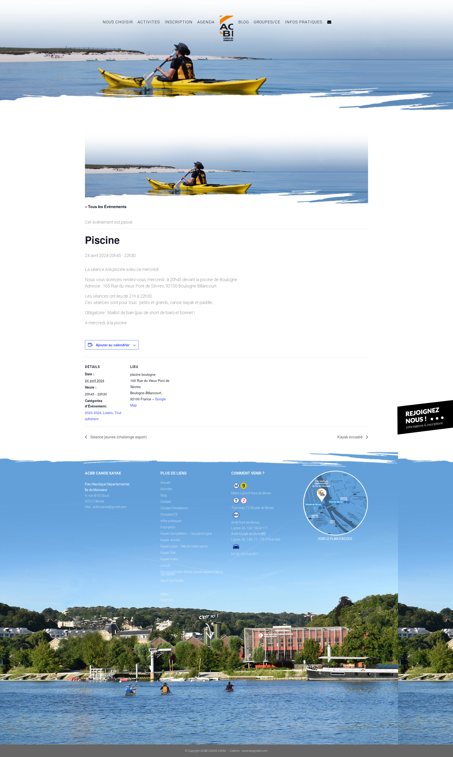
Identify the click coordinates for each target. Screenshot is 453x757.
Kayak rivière (169, 559)
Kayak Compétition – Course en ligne (186, 533)
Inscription (167, 527)
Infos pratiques (171, 521)
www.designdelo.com (255, 751)
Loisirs (108, 412)
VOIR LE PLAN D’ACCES (335, 539)
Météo (164, 594)
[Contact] (329, 22)
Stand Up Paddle (171, 580)
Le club (165, 565)
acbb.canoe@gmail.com (110, 507)
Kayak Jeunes (170, 540)
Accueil (165, 482)
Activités (166, 489)
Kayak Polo (168, 553)
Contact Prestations (174, 508)
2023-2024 (93, 412)
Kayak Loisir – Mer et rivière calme (184, 546)
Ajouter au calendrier (113, 344)
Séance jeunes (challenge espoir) (118, 437)
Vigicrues (166, 600)
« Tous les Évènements (105, 206)
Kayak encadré (350, 437)
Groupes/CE (169, 514)
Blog (163, 495)
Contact (165, 501)
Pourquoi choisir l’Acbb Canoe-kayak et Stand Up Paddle (191, 573)
